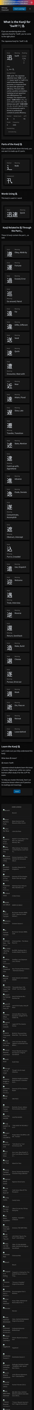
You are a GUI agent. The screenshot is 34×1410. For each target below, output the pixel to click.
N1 (24, 119)
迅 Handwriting (12, 131)
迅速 (12, 214)
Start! (17, 791)
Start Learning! (19, 9)
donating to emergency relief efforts (16, 3)
